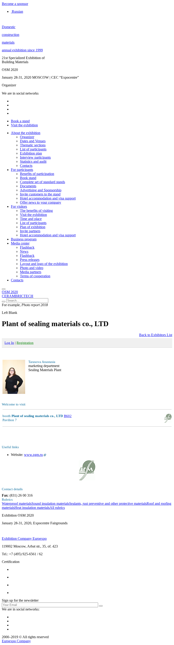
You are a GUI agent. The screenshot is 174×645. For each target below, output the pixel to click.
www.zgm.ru (33, 455)
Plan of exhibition (32, 227)
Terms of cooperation (35, 276)
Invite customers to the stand (40, 194)
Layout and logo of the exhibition (44, 264)
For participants (22, 170)
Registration (25, 343)
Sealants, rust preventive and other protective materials (108, 503)
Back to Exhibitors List (155, 335)
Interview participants (35, 157)
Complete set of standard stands (42, 182)
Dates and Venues (33, 141)
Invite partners (30, 231)
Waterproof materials (16, 503)
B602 (68, 416)
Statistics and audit (33, 161)
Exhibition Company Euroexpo (24, 538)
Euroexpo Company (16, 641)
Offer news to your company (40, 202)
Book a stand (20, 121)
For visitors (19, 206)
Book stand (28, 178)
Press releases (29, 260)
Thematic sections (33, 145)
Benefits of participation (37, 174)
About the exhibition (25, 133)
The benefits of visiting (36, 210)
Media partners (30, 272)
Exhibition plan (31, 153)
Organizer (27, 137)
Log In (9, 343)
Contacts (26, 166)
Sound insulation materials (50, 503)
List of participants (33, 149)
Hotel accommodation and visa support (48, 198)
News (24, 251)
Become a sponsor (15, 4)
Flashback (27, 247)
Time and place (31, 219)
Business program (23, 239)
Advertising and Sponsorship (40, 190)
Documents (28, 186)
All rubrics (57, 508)
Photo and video (31, 268)
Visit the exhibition (24, 125)
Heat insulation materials (32, 508)
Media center (20, 243)
